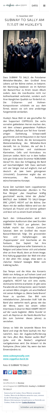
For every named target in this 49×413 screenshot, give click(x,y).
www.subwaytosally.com (16, 355)
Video (5, 380)
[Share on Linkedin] (20, 372)
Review (21, 383)
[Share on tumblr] (24, 372)
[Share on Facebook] (5, 372)
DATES (35, 5)
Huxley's (32, 386)
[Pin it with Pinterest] (15, 372)
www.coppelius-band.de (15, 358)
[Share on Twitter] (10, 372)
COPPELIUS (23, 386)
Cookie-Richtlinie (28, 402)
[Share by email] (29, 372)
